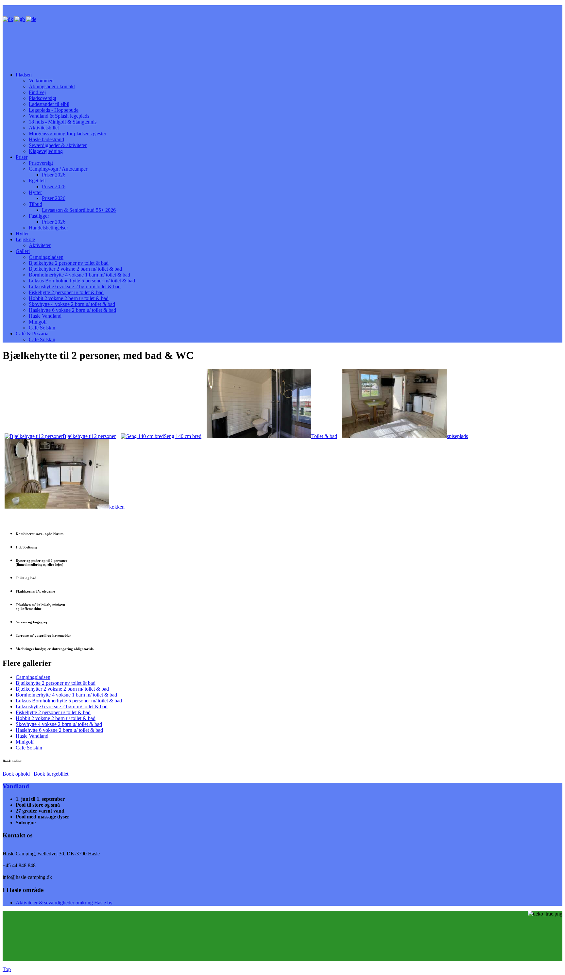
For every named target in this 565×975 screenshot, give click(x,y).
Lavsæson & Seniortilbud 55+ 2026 (79, 210)
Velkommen (41, 80)
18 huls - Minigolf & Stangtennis (62, 122)
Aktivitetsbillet (44, 127)
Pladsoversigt (42, 98)
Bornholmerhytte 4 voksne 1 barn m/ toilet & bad (79, 274)
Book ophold (16, 774)
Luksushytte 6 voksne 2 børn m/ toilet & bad (75, 286)
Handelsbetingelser (48, 227)
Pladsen (24, 74)
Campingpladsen (46, 257)
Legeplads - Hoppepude (53, 110)
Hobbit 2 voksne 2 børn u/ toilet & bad (69, 298)
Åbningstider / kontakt (52, 86)
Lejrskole (25, 239)
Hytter (35, 192)
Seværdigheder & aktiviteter (58, 145)
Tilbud (35, 204)
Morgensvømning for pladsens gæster (67, 133)
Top (7, 969)
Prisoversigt (41, 163)
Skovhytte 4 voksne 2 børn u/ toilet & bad (72, 304)
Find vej (37, 92)
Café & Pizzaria (32, 333)
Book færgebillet (51, 774)
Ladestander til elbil (49, 104)
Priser (21, 157)
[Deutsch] (31, 19)
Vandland (16, 786)
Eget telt (37, 180)
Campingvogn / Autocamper (58, 169)
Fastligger (39, 216)
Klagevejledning (46, 151)
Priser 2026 (53, 174)
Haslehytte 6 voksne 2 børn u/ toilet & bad (72, 310)
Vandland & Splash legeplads (59, 116)
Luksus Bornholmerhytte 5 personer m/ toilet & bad (82, 280)
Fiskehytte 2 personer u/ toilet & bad (66, 292)
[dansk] (8, 19)
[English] (19, 19)
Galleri (23, 251)
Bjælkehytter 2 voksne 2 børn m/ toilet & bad (75, 269)
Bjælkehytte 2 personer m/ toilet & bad (69, 263)
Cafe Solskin (42, 327)
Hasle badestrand (46, 139)
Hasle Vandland (45, 316)
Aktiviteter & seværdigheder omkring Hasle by (64, 902)
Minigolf (38, 322)
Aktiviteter (40, 245)
